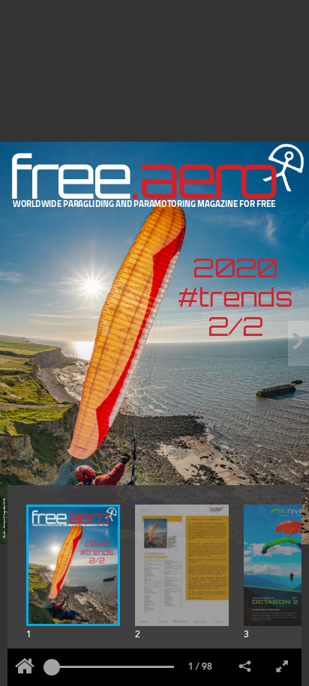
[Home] (25, 667)
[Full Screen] (283, 667)
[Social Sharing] (245, 667)
